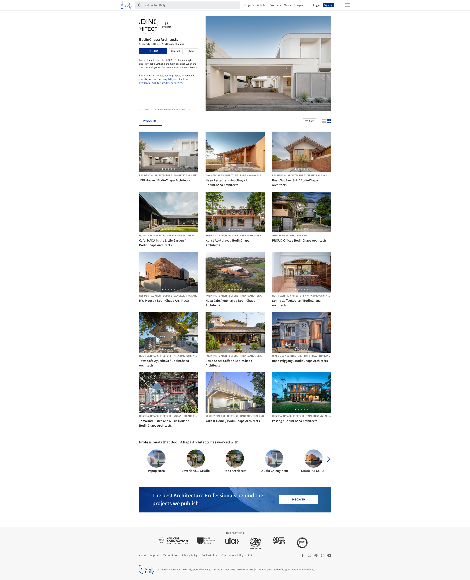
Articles (261, 5)
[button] (309, 121)
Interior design (174, 83)
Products (275, 5)
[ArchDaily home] (126, 5)
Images (298, 5)
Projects (249, 5)
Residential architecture (152, 83)
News (287, 5)
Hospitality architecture (175, 79)
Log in (317, 5)
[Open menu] (347, 5)
